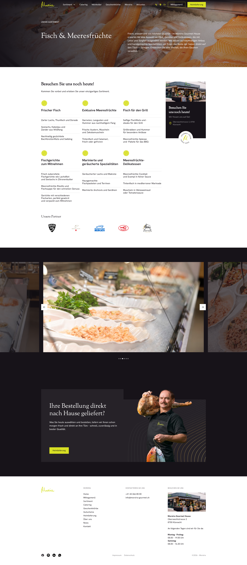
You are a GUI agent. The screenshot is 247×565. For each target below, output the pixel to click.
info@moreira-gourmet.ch (137, 497)
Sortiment (88, 501)
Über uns (87, 519)
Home (86, 494)
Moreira (128, 4)
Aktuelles (140, 4)
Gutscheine (88, 512)
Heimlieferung (196, 4)
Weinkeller (97, 4)
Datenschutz (129, 555)
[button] (69, 4)
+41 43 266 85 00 (134, 494)
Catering (83, 4)
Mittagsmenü (177, 4)
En (165, 4)
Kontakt (87, 526)
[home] (49, 5)
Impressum (117, 555)
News (86, 522)
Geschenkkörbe (113, 4)
